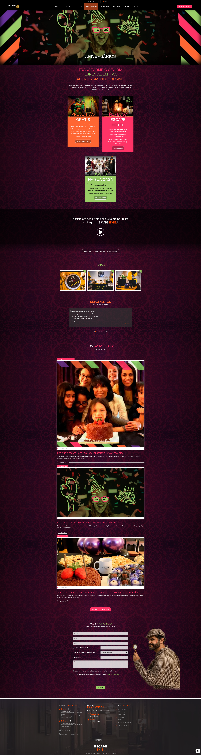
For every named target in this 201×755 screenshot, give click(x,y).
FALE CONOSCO (186, 6)
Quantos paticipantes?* (80, 648)
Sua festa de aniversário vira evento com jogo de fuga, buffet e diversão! (97, 592)
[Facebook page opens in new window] (90, 1)
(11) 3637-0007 (65, 730)
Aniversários (121, 714)
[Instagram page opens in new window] (88, 1)
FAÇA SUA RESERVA (83, 141)
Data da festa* (77, 657)
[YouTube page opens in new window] (93, 1)
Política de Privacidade (124, 722)
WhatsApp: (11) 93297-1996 (69, 734)
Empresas (121, 717)
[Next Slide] (134, 316)
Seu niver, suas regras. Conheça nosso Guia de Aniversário (89, 523)
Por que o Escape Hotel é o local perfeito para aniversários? (91, 453)
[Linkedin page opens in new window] (98, 1)
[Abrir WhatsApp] (4, 751)
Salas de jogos (122, 712)
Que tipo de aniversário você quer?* (84, 652)
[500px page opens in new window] (95, 1)
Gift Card (120, 720)
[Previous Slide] (67, 316)
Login (105, 1)
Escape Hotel (62, 359)
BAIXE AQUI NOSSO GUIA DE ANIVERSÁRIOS (100, 251)
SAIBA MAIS (63, 462)
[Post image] (100, 404)
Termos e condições (124, 725)
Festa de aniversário (69, 359)
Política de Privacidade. (113, 674)
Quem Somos (122, 709)
